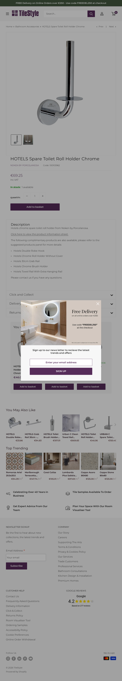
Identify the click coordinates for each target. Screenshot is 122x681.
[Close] (97, 303)
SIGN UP (61, 371)
